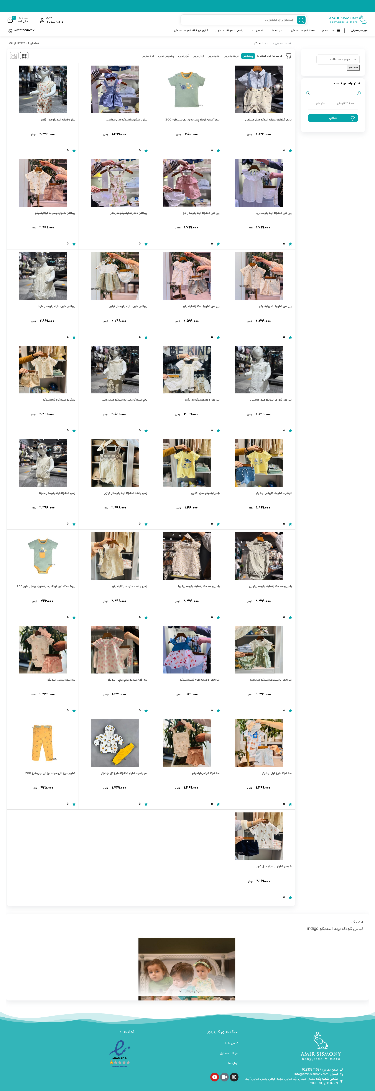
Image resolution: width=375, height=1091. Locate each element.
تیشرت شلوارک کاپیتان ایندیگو (273, 493)
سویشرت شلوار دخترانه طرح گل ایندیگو (124, 773)
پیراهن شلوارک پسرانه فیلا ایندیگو (55, 213)
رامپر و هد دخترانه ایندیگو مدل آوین (270, 586)
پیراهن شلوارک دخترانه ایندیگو (201, 306)
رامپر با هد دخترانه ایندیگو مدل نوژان (125, 493)
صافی (333, 118)
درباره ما (277, 30)
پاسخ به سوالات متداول (229, 30)
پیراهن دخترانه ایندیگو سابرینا (273, 213)
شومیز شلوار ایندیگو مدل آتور (274, 866)
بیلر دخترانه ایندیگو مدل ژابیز (58, 120)
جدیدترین (214, 56)
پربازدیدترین (231, 56)
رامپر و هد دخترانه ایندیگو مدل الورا (199, 586)
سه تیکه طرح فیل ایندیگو (277, 773)
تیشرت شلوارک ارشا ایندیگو (59, 400)
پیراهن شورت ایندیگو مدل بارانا (56, 306)
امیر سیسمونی (359, 30)
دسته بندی (328, 30)
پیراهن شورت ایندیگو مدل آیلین (128, 306)
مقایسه (282, 138)
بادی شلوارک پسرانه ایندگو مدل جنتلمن (268, 120)
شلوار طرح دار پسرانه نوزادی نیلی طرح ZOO (50, 773)
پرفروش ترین (166, 56)
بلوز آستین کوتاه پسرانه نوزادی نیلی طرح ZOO (192, 120)
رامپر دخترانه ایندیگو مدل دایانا (57, 493)
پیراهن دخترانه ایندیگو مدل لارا (201, 213)
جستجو (353, 68)
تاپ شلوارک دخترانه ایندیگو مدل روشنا (124, 400)
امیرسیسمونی (283, 43)
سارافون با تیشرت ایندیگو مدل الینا (271, 680)
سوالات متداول (229, 1053)
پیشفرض (248, 56)
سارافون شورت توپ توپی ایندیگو (127, 680)
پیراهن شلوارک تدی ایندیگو (275, 306)
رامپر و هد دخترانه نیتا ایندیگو (129, 586)
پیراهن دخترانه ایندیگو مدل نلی (128, 213)
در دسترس (148, 56)
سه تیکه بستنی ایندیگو (61, 680)
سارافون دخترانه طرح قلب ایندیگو (200, 680)
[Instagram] (234, 1077)
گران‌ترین (183, 56)
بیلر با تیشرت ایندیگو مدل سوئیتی (126, 120)
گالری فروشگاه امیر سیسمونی (191, 30)
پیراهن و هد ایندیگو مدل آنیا (202, 400)
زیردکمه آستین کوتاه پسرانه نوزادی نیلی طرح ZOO (45, 586)
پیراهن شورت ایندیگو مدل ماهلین (271, 400)
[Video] (224, 1077)
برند (269, 43)
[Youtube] (214, 1077)
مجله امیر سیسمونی (303, 30)
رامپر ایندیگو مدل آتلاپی (205, 493)
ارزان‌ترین (198, 56)
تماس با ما (257, 30)
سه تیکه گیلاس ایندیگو (206, 773)
